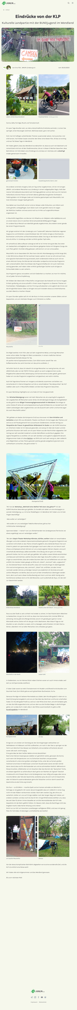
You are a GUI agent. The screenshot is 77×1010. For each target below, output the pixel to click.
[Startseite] (8, 3)
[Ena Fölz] (9, 67)
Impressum (34, 1002)
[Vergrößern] (21, 94)
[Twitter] (45, 997)
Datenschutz (42, 1002)
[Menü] (72, 3)
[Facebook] (38, 997)
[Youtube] (42, 997)
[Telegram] (32, 997)
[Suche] (68, 3)
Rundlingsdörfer (12, 709)
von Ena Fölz (16, 67)
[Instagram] (35, 997)
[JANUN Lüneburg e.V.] (4, 67)
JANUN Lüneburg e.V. (28, 67)
